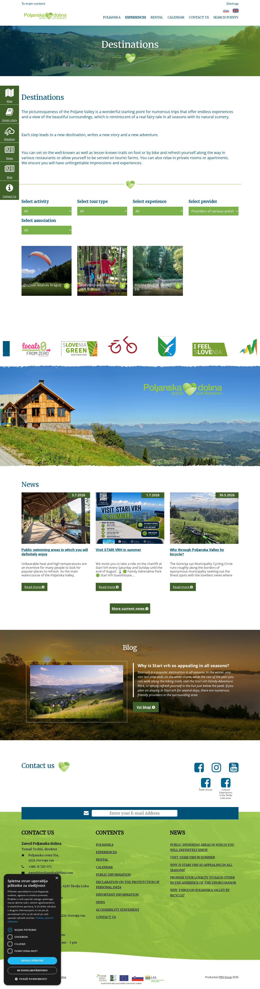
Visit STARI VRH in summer (118, 550)
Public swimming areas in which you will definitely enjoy (202, 847)
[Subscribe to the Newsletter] (86, 813)
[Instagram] (217, 768)
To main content (33, 3)
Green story (9, 120)
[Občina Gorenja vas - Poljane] (84, 351)
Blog (9, 177)
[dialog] (32, 929)
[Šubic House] (206, 785)
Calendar (175, 17)
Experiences (135, 17)
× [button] (56, 878)
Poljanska (111, 17)
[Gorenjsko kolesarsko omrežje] (40, 351)
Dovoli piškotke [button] (32, 960)
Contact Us (199, 17)
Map (9, 101)
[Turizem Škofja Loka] (215, 351)
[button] (32, 979)
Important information (117, 894)
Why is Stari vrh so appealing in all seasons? (201, 867)
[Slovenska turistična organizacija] (128, 351)
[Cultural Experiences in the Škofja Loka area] (225, 785)
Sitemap (232, 3)
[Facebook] (200, 768)
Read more (33, 587)
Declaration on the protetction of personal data (128, 884)
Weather (9, 139)
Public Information (113, 875)
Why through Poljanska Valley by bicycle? (200, 892)
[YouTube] (233, 768)
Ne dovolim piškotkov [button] (32, 970)
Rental (157, 17)
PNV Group (225, 977)
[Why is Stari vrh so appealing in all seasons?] (76, 691)
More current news (128, 608)
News (9, 158)
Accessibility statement (117, 910)
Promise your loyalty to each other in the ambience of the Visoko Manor (203, 880)
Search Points (225, 17)
